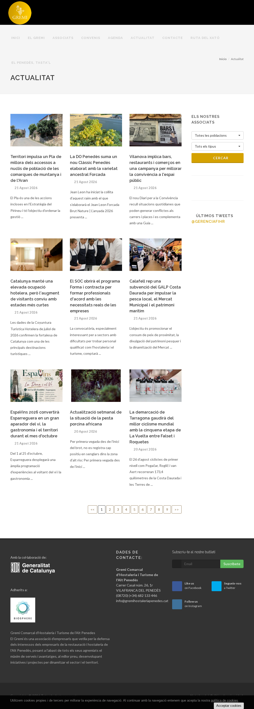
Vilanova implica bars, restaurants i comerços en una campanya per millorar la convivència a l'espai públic (155, 168)
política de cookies (224, 700)
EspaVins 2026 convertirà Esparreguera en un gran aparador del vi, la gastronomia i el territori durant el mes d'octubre (34, 424)
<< (93, 509)
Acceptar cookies (228, 706)
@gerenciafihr (208, 221)
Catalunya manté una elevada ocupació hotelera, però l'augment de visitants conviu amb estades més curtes (34, 293)
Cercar (220, 158)
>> (176, 509)
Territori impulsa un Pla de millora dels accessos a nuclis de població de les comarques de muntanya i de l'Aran (35, 168)
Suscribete (231, 564)
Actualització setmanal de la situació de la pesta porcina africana (96, 418)
